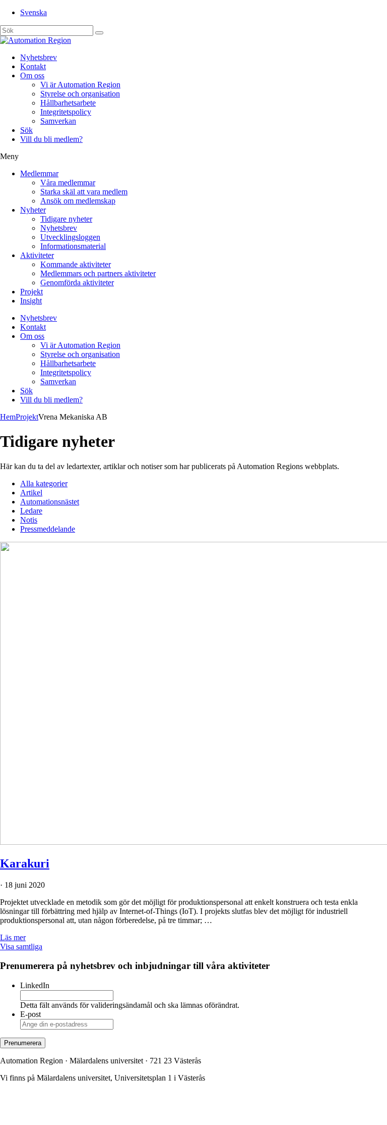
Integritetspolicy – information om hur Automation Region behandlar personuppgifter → (140, 1112)
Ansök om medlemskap (77, 200)
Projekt (31, 291)
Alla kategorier (44, 483)
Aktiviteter (37, 255)
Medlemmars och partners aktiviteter (98, 273)
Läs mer (13, 937)
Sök (26, 130)
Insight (31, 300)
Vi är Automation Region (80, 84)
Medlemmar (39, 173)
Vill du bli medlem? (51, 139)
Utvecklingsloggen (70, 237)
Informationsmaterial (73, 246)
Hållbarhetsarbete (68, 102)
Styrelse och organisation (80, 93)
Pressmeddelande (47, 529)
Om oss (32, 75)
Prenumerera (22, 1043)
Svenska (33, 12)
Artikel (31, 492)
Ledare (31, 510)
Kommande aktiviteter (75, 264)
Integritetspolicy (65, 112)
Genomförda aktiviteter (77, 282)
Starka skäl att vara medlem (83, 191)
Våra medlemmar (67, 182)
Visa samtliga (21, 946)
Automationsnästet (49, 501)
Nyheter (33, 210)
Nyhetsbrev (38, 57)
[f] (99, 32)
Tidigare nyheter (66, 219)
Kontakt (33, 66)
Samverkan (58, 121)
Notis (28, 520)
